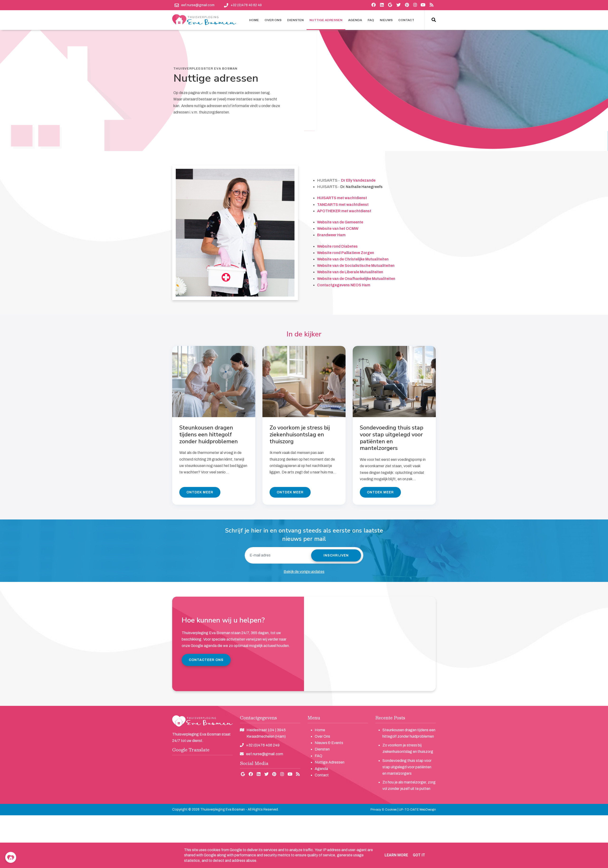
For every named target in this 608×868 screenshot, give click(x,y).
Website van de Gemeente (340, 222)
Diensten (322, 749)
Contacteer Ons (206, 660)
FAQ (318, 756)
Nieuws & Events (329, 743)
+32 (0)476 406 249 (263, 745)
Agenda (321, 769)
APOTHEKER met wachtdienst (344, 211)
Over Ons (322, 736)
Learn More (396, 855)
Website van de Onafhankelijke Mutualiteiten (356, 279)
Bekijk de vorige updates (304, 572)
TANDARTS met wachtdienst (343, 205)
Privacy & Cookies (383, 809)
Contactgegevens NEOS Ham (343, 285)
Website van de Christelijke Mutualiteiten (353, 259)
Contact (322, 775)
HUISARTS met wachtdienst (342, 198)
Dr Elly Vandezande (358, 180)
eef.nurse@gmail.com (264, 754)
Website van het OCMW (337, 228)
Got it (419, 855)
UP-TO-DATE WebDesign (417, 809)
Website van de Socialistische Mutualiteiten (355, 266)
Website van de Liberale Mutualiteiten (350, 272)
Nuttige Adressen (329, 762)
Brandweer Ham (331, 235)
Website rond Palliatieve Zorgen (345, 253)
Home (320, 730)
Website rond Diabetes (337, 246)
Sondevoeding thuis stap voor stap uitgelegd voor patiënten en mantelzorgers (407, 767)
